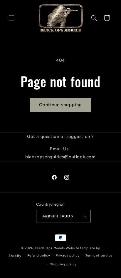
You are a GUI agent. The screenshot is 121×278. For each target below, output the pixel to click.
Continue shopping (60, 104)
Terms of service (98, 255)
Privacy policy (68, 255)
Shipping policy (63, 264)
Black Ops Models (50, 248)
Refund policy (38, 255)
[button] (11, 17)
